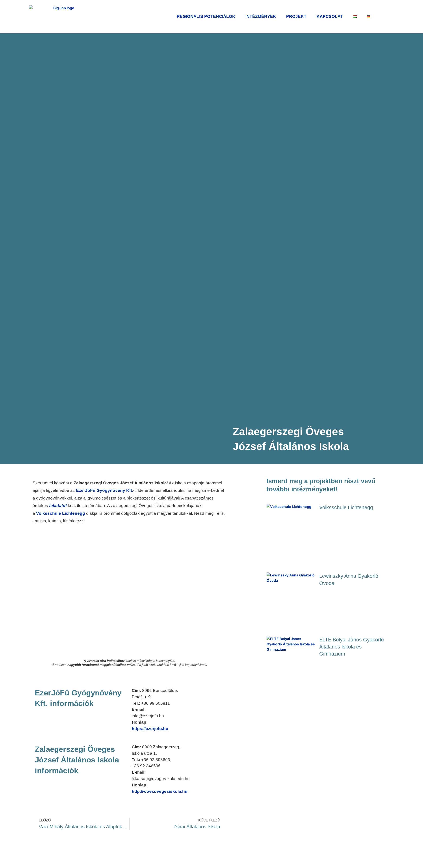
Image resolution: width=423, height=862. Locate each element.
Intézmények (260, 16)
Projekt (296, 16)
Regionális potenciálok (206, 16)
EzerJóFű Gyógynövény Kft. (104, 490)
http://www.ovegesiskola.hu (159, 791)
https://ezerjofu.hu (150, 728)
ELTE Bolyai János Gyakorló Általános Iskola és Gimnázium (351, 647)
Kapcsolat (330, 16)
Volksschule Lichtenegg (61, 513)
